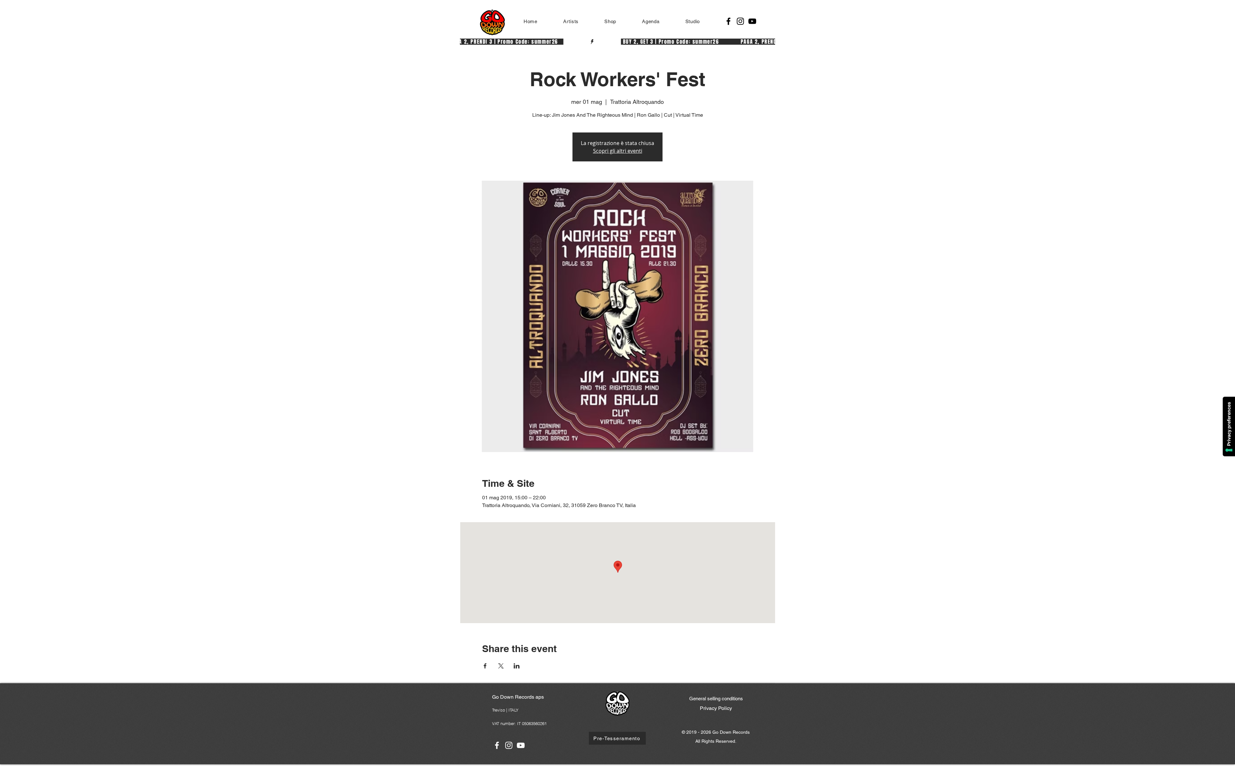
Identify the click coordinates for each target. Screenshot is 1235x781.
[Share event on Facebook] (485, 665)
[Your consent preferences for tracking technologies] (1229, 426)
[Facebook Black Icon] (728, 21)
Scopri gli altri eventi (617, 150)
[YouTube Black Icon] (752, 21)
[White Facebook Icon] (497, 745)
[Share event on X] (501, 665)
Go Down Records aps (518, 697)
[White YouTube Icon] (521, 745)
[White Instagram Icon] (509, 745)
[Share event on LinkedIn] (517, 665)
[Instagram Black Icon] (740, 21)
